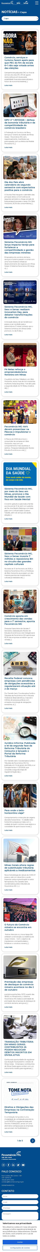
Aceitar (20, 1242)
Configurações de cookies (20, 1248)
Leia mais (8, 85)
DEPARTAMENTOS (8, 1185)
